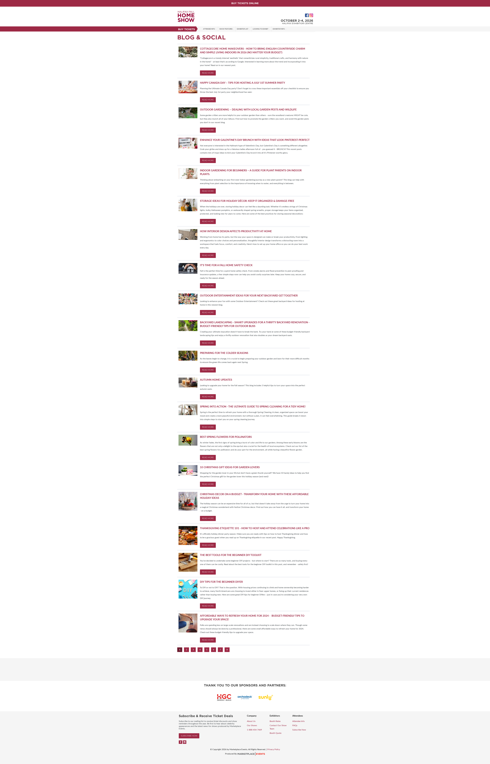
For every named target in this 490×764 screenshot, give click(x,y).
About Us (251, 721)
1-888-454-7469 (254, 730)
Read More (208, 73)
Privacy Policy (273, 749)
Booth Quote (275, 733)
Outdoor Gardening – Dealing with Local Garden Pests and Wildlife (248, 109)
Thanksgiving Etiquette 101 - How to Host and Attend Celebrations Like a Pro (254, 528)
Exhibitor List (242, 29)
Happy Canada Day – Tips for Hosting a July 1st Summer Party (242, 83)
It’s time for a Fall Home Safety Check (226, 265)
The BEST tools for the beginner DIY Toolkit (230, 555)
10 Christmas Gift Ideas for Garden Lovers (230, 467)
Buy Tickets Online (245, 3)
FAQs (294, 725)
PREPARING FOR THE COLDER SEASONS (224, 353)
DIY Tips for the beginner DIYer (221, 582)
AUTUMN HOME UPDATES (216, 380)
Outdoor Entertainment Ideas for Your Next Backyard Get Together (249, 295)
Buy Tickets (186, 29)
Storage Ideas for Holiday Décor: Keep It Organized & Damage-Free (247, 201)
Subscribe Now (189, 736)
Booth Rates (275, 721)
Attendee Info (209, 29)
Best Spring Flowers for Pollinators (226, 437)
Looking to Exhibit (260, 29)
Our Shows (252, 725)
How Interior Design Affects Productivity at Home (236, 231)
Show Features (225, 29)
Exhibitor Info (279, 29)
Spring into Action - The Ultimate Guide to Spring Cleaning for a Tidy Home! (253, 406)
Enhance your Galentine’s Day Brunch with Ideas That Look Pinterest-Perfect (255, 140)
